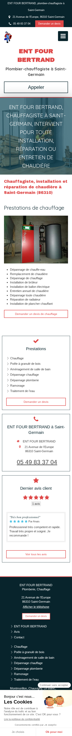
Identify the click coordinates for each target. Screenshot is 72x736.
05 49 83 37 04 (37, 462)
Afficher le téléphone (36, 606)
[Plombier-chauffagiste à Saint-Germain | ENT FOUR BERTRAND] (8, 37)
